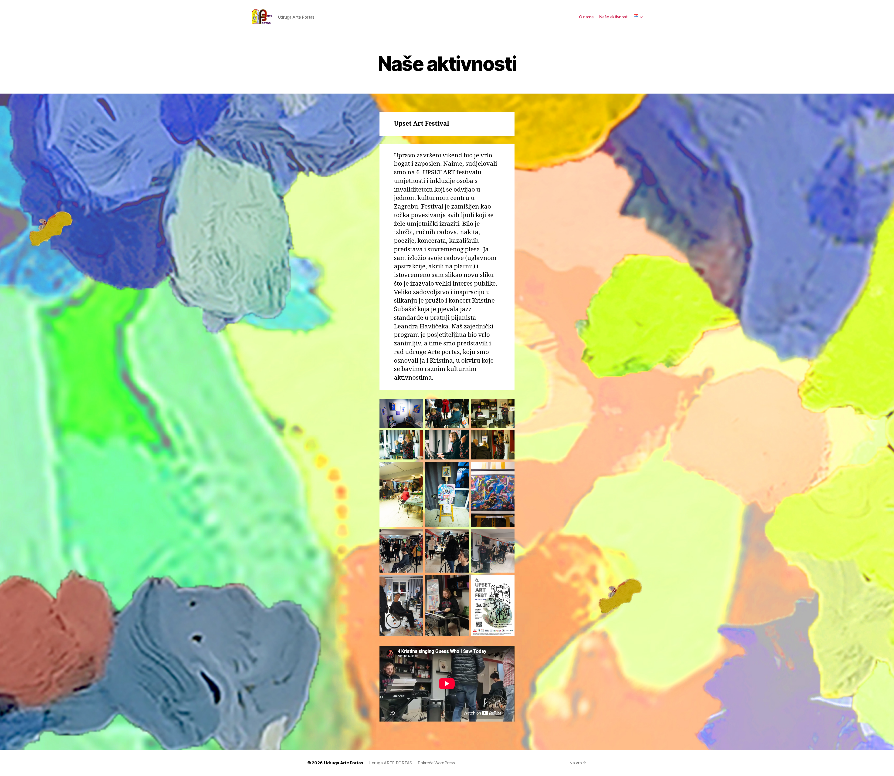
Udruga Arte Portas (343, 762)
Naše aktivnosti (613, 16)
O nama (586, 16)
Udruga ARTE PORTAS (390, 762)
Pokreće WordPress (436, 762)
